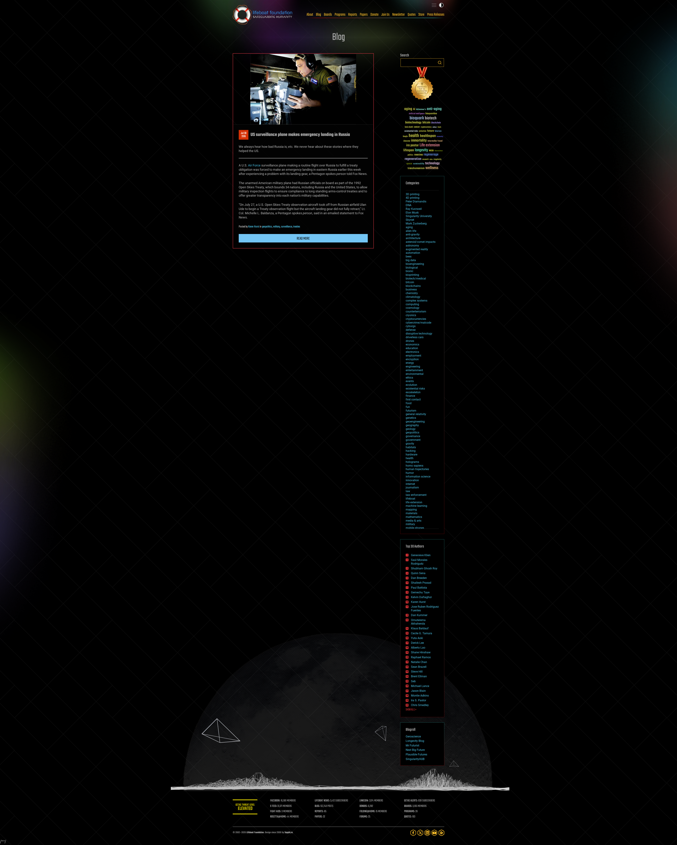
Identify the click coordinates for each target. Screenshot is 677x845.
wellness (431, 168)
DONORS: (363, 806)
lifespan (408, 150)
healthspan (428, 136)
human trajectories (417, 469)
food (408, 403)
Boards (328, 15)
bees (408, 256)
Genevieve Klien (421, 555)
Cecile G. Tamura (421, 633)
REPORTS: (319, 811)
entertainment (414, 370)
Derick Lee (417, 643)
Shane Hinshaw (421, 652)
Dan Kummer (419, 615)
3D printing (412, 194)
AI (414, 109)
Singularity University (419, 216)
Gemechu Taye (420, 592)
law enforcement (416, 495)
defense (411, 330)
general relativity (416, 414)
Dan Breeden (419, 578)
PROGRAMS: (409, 811)
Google (405, 136)
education (412, 348)
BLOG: (317, 806)
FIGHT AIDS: (275, 811)
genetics (411, 418)
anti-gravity (413, 234)
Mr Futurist (412, 745)
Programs (340, 15)
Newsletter (398, 15)
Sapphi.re (289, 833)
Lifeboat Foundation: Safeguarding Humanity (263, 14)
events (410, 381)
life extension (414, 502)
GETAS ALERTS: (411, 800)
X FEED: (273, 806)
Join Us (385, 15)
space (409, 163)
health (414, 135)
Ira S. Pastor (418, 700)
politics (410, 155)
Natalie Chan (419, 662)
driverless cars (414, 337)
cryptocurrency (426, 127)
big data (411, 260)
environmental (414, 374)
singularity (437, 159)
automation (413, 252)
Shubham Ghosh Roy (424, 568)
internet (410, 484)
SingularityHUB (415, 759)
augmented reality (417, 249)
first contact (413, 399)
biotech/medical (416, 278)
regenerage (431, 155)
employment (413, 355)
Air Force (254, 165)
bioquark (417, 118)
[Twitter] (420, 833)
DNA (408, 205)
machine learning (416, 505)
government (413, 440)
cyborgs (411, 326)
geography (412, 425)
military (276, 226)
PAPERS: (318, 816)
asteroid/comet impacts (420, 242)
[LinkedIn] (427, 833)
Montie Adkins (420, 695)
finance (410, 395)
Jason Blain (418, 690)
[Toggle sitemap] (434, 5)
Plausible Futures (416, 754)
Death (439, 127)
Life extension (430, 145)
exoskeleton (413, 392)
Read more (303, 239)
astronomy (412, 245)
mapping (411, 509)
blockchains (413, 286)
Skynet (410, 219)
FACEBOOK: (275, 800)
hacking (411, 450)
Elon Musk (412, 212)
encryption (412, 359)
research (425, 159)
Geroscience (413, 736)
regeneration (413, 159)
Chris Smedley (420, 705)
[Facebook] (413, 833)
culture (434, 127)
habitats (411, 447)
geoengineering (415, 421)
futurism (438, 131)
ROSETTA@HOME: (278, 816)
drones (410, 341)
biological (412, 267)
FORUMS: (363, 816)
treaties (296, 226)
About (310, 15)
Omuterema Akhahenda (418, 621)
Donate (374, 15)
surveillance (286, 226)
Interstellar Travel (435, 141)
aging (408, 109)
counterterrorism (416, 311)
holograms (412, 462)
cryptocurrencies (416, 319)
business (411, 289)
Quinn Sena (418, 573)
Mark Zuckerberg (416, 223)
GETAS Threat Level (245, 807)
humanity (440, 137)
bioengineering (415, 264)
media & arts (413, 520)
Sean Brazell (418, 666)
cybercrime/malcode (418, 322)
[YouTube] (434, 833)
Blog (318, 15)
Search (439, 62)
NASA (431, 150)
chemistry (412, 293)
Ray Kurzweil (414, 209)
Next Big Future (415, 750)
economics (412, 344)
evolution (411, 385)
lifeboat (410, 498)
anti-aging (434, 109)
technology (432, 164)
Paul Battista (419, 587)
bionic (409, 271)
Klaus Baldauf (420, 628)
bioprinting (412, 274)
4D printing (412, 197)
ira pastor (412, 145)
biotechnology (413, 122)
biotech (431, 118)
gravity (410, 443)
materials (411, 513)
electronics (412, 352)
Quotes (412, 15)
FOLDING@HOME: (367, 811)
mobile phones (415, 528)
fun (408, 407)
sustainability (418, 164)
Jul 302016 (243, 135)
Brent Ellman (419, 676)
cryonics (411, 315)
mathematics (414, 517)
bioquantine (431, 113)
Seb (413, 681)
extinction (422, 131)
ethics (409, 377)
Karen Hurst (253, 226)
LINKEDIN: (363, 800)
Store (421, 15)
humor (410, 473)
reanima (418, 154)
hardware (411, 454)
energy (410, 362)
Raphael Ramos (421, 657)
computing (412, 304)
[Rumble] (441, 833)
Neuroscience (439, 151)
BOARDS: (408, 806)
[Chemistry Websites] (422, 84)
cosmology (412, 307)
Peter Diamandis (416, 201)
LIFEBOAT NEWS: (322, 800)
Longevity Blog (415, 741)
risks (431, 159)
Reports (352, 15)
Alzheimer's (421, 109)
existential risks (411, 131)
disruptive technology (419, 333)
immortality (419, 140)
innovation (412, 480)
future (430, 131)
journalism (412, 487)
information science (418, 476)
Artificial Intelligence (417, 114)
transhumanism (416, 168)
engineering (413, 366)
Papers (364, 15)
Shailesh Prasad (421, 582)
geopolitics (267, 226)
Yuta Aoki (417, 638)
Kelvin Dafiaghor (421, 597)
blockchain (436, 122)
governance (413, 436)
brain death (409, 127)
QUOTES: (408, 816)
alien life (411, 231)
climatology (413, 297)
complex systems (416, 300)
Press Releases (435, 15)
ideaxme (406, 141)
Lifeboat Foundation (255, 833)
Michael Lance (420, 686)
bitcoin (426, 122)
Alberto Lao (418, 647)
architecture (413, 238)
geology (411, 429)
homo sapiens (414, 465)
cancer (417, 127)
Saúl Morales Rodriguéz (419, 561)
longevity (421, 150)
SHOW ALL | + (411, 709)
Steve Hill (417, 671)
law (408, 491)
